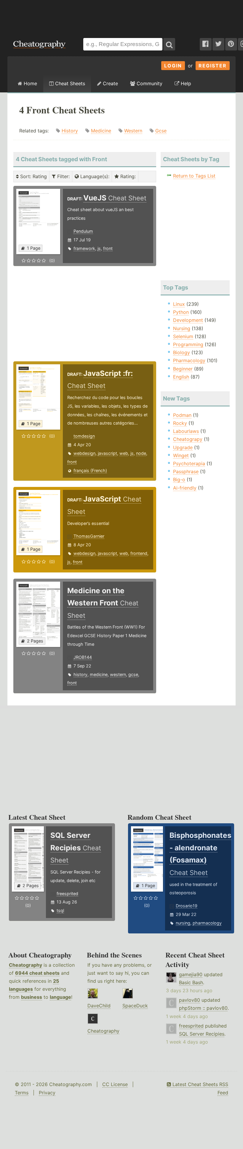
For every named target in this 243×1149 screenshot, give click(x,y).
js (99, 248)
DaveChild (99, 1006)
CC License (115, 1084)
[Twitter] (218, 44)
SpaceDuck (135, 1006)
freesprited (67, 893)
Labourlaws (186, 431)
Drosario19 (186, 905)
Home (29, 83)
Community (148, 83)
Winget (181, 455)
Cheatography (25, 965)
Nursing (181, 328)
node (141, 453)
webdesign (84, 453)
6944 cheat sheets (37, 973)
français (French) (90, 470)
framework (84, 248)
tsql (60, 910)
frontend (138, 553)
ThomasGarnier (88, 536)
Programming (188, 344)
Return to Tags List (194, 176)
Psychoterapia (189, 463)
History (70, 131)
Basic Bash (191, 982)
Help (185, 83)
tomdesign (84, 436)
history (80, 674)
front (108, 248)
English (181, 377)
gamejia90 (190, 974)
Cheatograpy (187, 439)
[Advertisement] (121, 16)
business (31, 997)
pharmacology (207, 922)
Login (173, 66)
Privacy (47, 1093)
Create (109, 83)
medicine (99, 674)
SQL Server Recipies (201, 1034)
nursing (183, 922)
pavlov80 (189, 1000)
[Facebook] (206, 44)
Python (181, 312)
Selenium (183, 336)
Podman (182, 415)
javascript (107, 453)
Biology (181, 352)
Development (188, 320)
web (123, 453)
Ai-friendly (184, 488)
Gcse (161, 131)
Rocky (180, 423)
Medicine (101, 131)
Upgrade (183, 447)
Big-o (179, 479)
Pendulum (83, 231)
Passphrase (186, 471)
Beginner (183, 369)
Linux (179, 304)
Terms (21, 1093)
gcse (133, 674)
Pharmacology (189, 360)
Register (213, 66)
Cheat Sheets (69, 83)
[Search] (169, 44)
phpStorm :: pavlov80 (203, 1008)
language (60, 997)
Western (133, 131)
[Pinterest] (231, 44)
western (118, 674)
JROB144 (82, 657)
